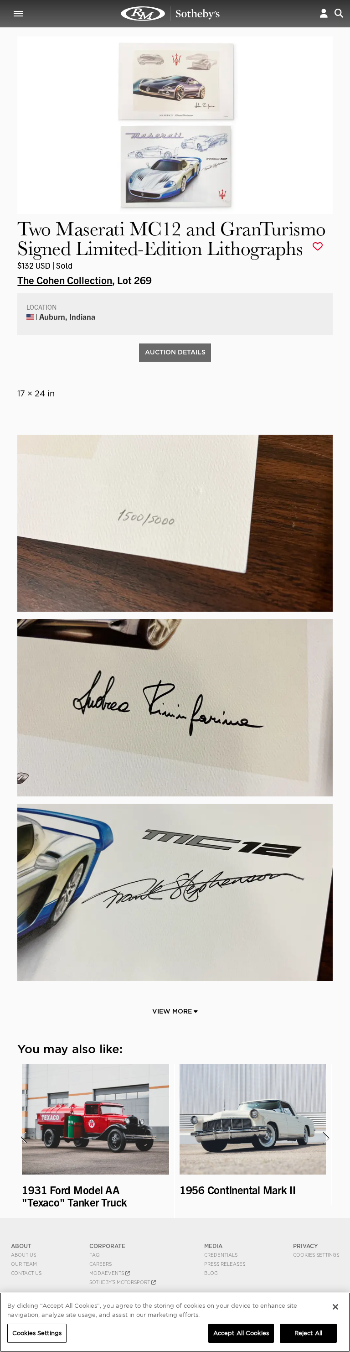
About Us (23, 1255)
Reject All (308, 1333)
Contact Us (26, 1273)
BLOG (211, 1273)
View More (173, 1011)
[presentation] (23, 1138)
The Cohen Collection (64, 279)
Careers (100, 1264)
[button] (324, 13)
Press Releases (224, 1264)
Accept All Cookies (241, 1333)
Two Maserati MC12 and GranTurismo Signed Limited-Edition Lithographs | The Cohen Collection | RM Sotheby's (170, 13)
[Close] (335, 1307)
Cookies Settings (316, 1255)
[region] (175, 1322)
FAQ (94, 1255)
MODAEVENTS (107, 1273)
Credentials (220, 1255)
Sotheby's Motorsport (120, 1282)
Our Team (24, 1264)
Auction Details (175, 352)
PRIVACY (305, 1246)
